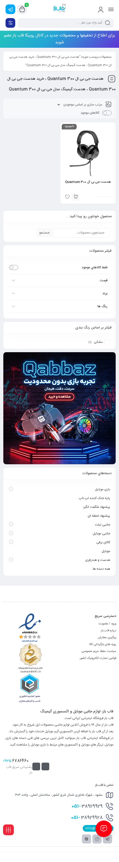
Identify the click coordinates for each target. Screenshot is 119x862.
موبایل (106, 551)
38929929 (87, 806)
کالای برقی (103, 542)
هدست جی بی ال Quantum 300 (88, 182)
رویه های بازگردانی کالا (102, 644)
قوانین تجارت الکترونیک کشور (98, 658)
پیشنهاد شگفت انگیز (96, 507)
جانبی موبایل (101, 533)
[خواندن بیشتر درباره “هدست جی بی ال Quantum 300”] (75, 197)
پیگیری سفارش (107, 637)
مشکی (98, 342)
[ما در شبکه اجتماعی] (10, 9)
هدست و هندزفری (97, 560)
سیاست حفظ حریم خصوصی (99, 651)
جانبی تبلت (102, 524)
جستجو (44, 232)
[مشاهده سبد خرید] (22, 9)
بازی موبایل (102, 489)
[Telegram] (36, 766)
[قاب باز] (60, 9)
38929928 (87, 817)
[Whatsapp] (45, 766)
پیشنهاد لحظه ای (99, 516)
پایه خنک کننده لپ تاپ (94, 498)
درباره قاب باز (108, 630)
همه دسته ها (101, 569)
